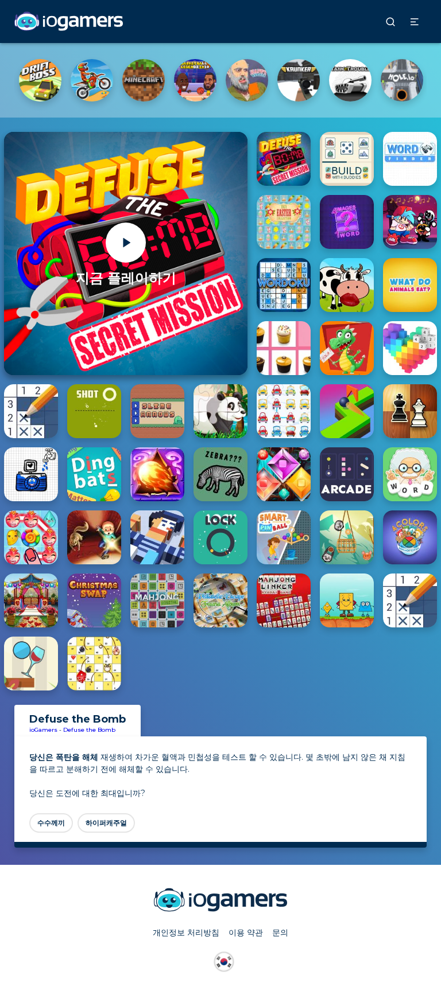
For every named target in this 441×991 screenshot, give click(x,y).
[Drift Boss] (40, 80)
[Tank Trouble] (350, 80)
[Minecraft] (143, 80)
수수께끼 (51, 822)
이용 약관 (246, 932)
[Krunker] (298, 80)
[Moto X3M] (92, 80)
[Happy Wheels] (247, 80)
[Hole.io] (402, 80)
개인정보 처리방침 (186, 932)
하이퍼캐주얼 (106, 822)
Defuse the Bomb (89, 730)
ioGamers (43, 730)
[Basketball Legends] (195, 80)
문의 (280, 932)
